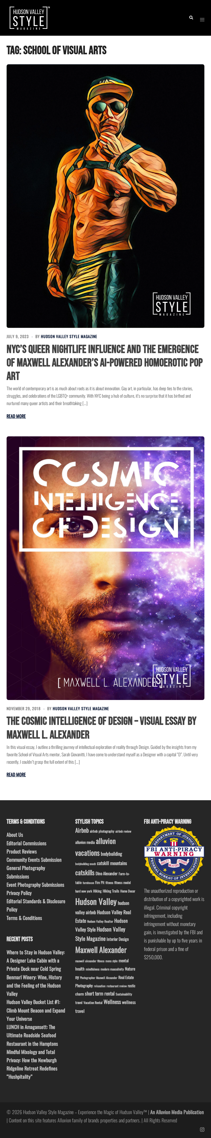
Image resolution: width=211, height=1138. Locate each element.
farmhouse (88, 882)
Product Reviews (22, 851)
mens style (112, 961)
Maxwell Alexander (101, 949)
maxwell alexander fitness (89, 961)
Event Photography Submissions (35, 884)
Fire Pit (99, 882)
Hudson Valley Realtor (100, 921)
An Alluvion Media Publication (177, 1111)
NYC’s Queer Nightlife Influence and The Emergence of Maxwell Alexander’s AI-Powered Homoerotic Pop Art (105, 363)
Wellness (112, 1002)
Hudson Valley (96, 901)
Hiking (97, 891)
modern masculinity (112, 969)
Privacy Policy (19, 892)
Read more (16, 416)
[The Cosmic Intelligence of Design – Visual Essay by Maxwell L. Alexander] (105, 568)
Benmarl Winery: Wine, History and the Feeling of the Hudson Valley (34, 985)
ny (77, 977)
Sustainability (124, 994)
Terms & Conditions (24, 917)
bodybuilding (111, 853)
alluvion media (85, 842)
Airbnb (82, 830)
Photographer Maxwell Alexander (98, 977)
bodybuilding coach (85, 863)
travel (78, 1002)
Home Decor (127, 891)
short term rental (100, 993)
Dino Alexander (107, 873)
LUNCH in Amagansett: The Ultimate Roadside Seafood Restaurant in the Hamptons (32, 1035)
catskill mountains (112, 863)
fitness (109, 882)
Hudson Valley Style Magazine (69, 336)
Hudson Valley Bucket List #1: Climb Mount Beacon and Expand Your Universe (36, 1010)
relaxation (100, 986)
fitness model (122, 882)
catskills (85, 872)
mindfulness (92, 969)
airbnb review (123, 831)
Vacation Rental (93, 1002)
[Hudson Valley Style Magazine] (29, 17)
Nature (130, 969)
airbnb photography (102, 831)
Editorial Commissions (26, 843)
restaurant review (117, 986)
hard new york (83, 891)
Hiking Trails (111, 891)
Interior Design (118, 939)
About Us (15, 834)
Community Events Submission (34, 859)
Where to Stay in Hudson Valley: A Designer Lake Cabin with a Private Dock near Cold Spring (36, 960)
